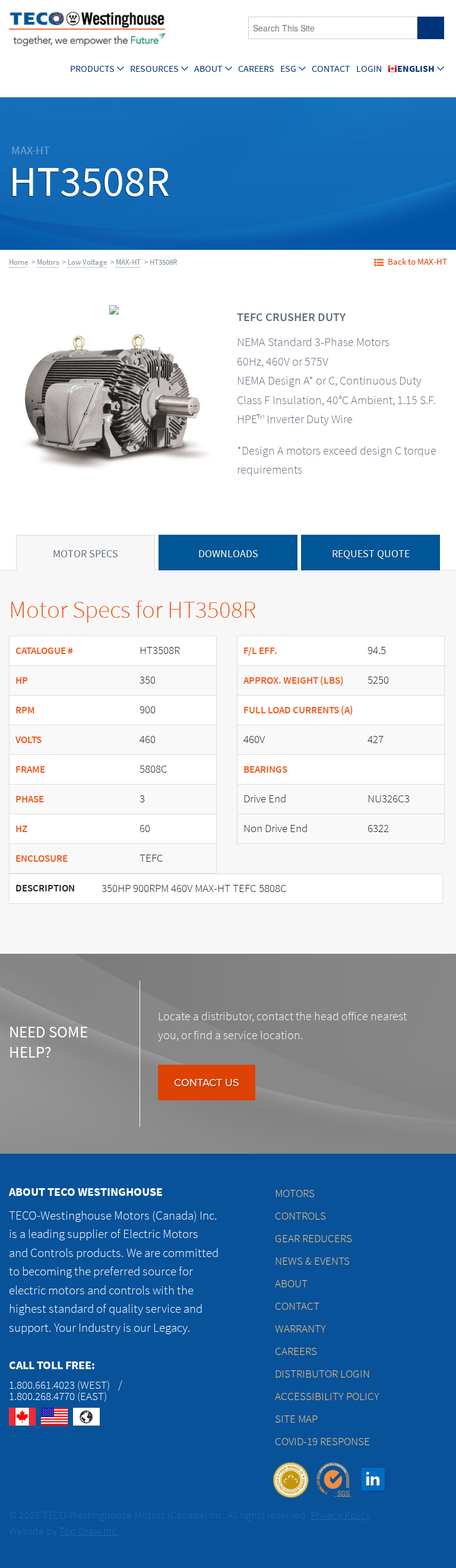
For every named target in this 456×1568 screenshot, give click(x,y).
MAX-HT (128, 262)
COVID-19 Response (322, 1441)
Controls (300, 1215)
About (208, 68)
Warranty (300, 1328)
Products (92, 68)
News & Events (312, 1260)
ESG (288, 68)
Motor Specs (85, 554)
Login (369, 68)
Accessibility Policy (327, 1396)
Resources (154, 68)
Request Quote (371, 554)
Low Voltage (87, 262)
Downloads (228, 554)
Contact (331, 68)
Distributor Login (322, 1373)
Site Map (296, 1418)
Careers (256, 68)
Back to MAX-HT (417, 262)
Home (18, 262)
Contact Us (206, 1082)
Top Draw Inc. (89, 1531)
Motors (48, 262)
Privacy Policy (340, 1515)
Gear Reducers (313, 1238)
